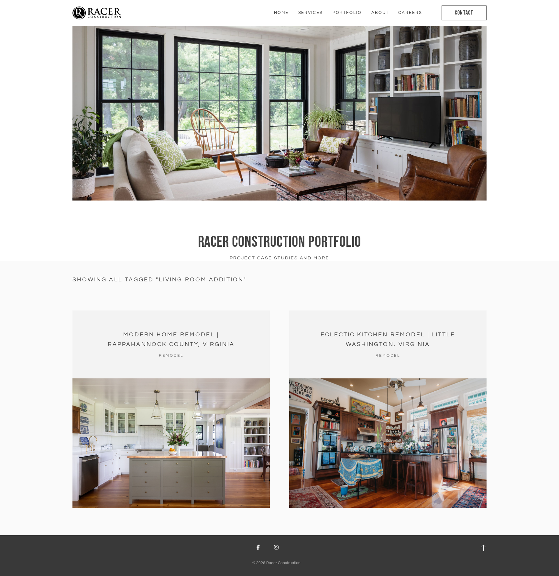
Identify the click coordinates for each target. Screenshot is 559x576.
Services (310, 12)
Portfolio (347, 12)
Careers (410, 12)
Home (281, 12)
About (380, 12)
